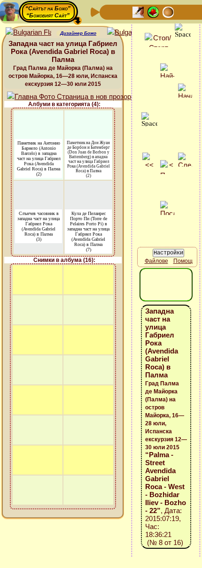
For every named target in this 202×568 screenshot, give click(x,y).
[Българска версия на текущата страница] (130, 32)
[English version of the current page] (28, 32)
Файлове (156, 261)
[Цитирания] (153, 11)
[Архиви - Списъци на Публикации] (138, 11)
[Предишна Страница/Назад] (108, 11)
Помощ (183, 261)
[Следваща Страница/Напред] (123, 11)
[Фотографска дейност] (183, 11)
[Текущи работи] (168, 11)
